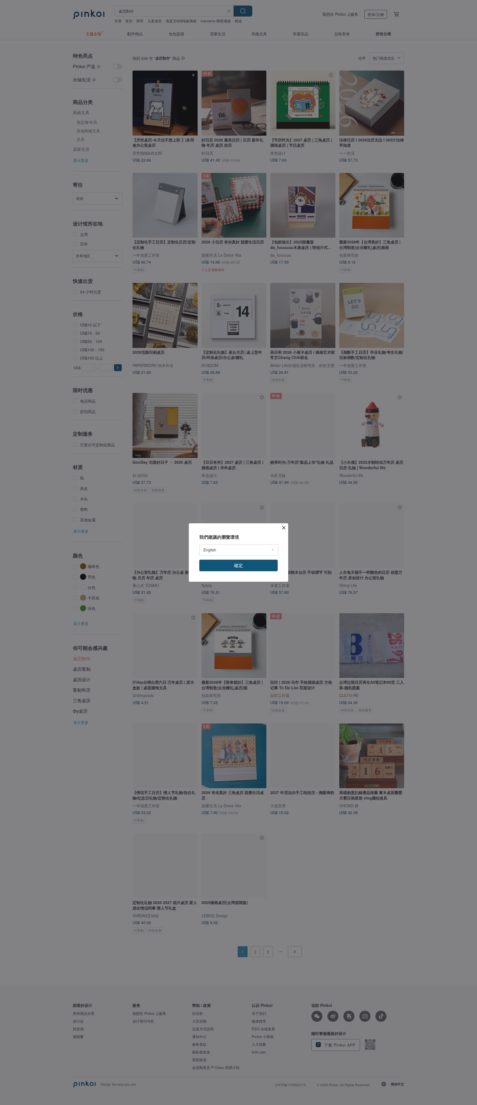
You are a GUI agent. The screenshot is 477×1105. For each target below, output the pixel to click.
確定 (238, 565)
